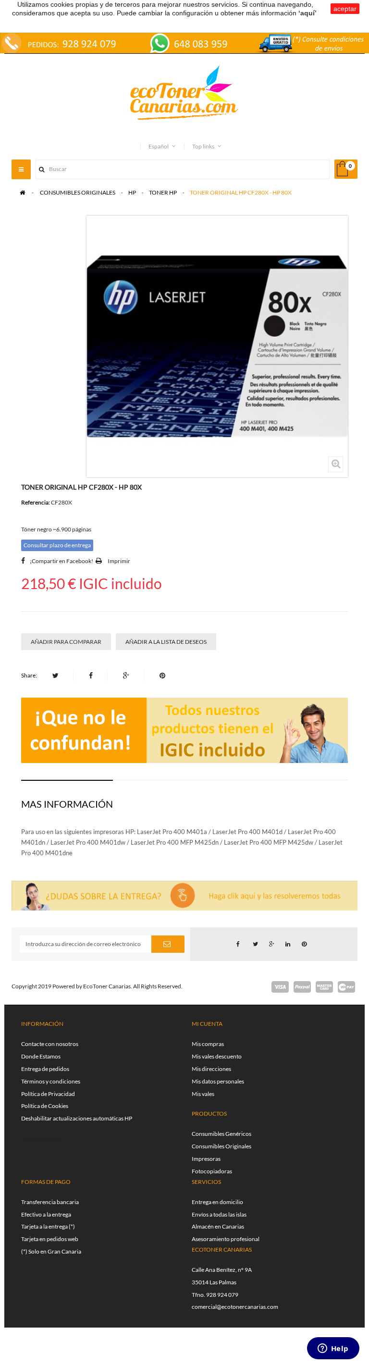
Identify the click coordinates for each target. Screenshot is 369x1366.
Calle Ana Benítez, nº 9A (222, 1269)
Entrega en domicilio (217, 1202)
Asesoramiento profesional (225, 1239)
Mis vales (203, 1093)
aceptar (345, 8)
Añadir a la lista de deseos (166, 641)
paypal (302, 987)
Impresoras (206, 1158)
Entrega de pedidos (45, 1068)
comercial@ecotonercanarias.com (235, 1306)
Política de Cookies (44, 1105)
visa (280, 987)
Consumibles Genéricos (221, 1133)
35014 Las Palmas (214, 1282)
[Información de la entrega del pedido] (184, 42)
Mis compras (208, 1043)
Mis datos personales (218, 1081)
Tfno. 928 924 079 (215, 1294)
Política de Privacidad (48, 1093)
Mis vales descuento (217, 1056)
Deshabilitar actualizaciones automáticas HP (76, 1118)
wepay (346, 987)
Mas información (67, 804)
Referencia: (35, 502)
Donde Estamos (41, 1056)
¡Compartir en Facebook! (61, 561)
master (324, 987)
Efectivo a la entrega (46, 1214)
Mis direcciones (211, 1068)
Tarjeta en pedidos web (49, 1239)
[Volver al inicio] (22, 192)
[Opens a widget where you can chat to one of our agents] (333, 1349)
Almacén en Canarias (218, 1226)
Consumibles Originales (221, 1146)
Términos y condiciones (50, 1081)
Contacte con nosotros (49, 1043)
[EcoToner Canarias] (184, 93)
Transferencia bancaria (50, 1202)
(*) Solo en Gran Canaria (51, 1251)
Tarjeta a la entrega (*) (48, 1226)
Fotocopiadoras (212, 1171)
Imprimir (119, 561)
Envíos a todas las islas (219, 1214)
